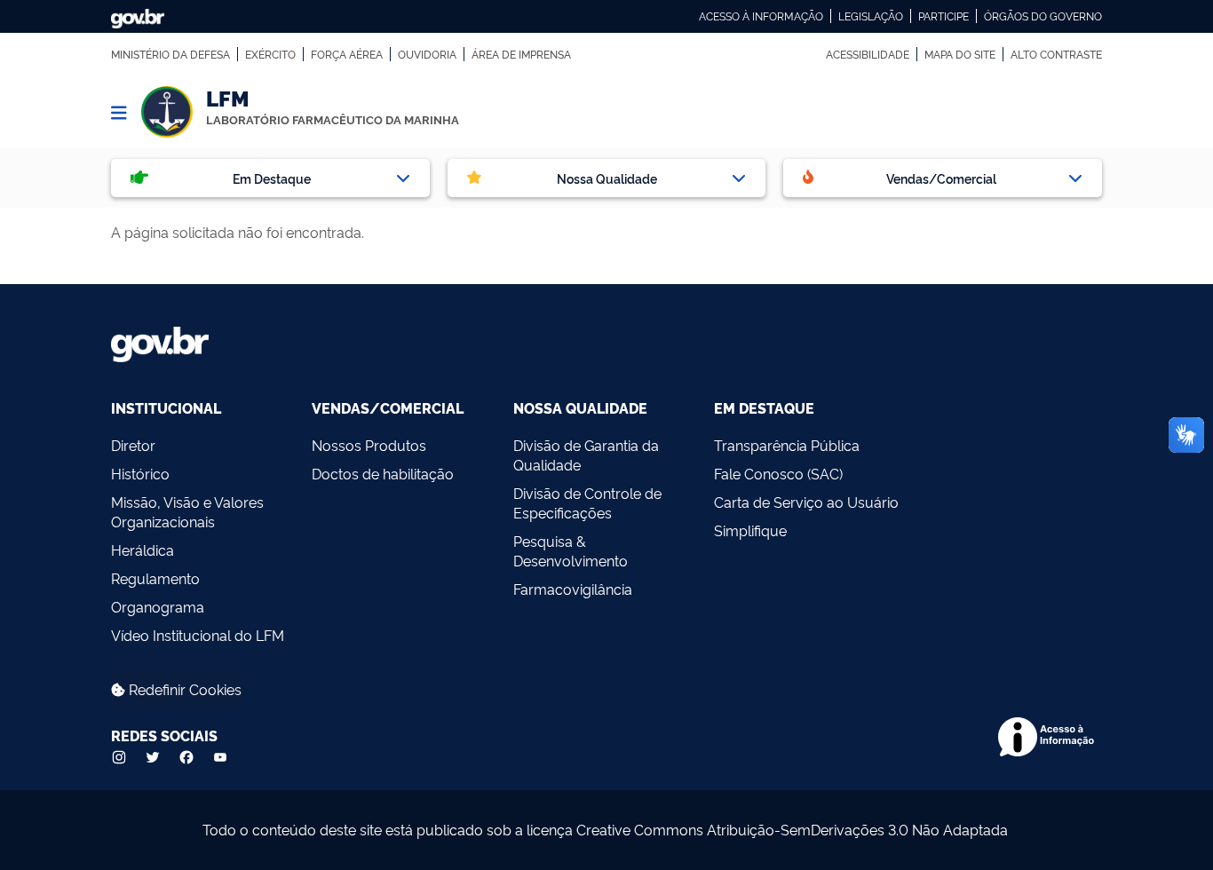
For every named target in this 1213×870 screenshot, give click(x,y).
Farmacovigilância (572, 588)
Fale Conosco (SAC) (778, 473)
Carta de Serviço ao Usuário (806, 501)
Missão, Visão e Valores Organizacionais (187, 511)
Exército (270, 54)
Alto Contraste (1056, 54)
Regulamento (155, 578)
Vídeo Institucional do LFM (197, 635)
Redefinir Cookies (183, 689)
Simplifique (750, 530)
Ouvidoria (427, 54)
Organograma (157, 606)
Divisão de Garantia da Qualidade (586, 454)
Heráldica (142, 549)
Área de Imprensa (521, 54)
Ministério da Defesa (170, 54)
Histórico (140, 473)
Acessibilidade (867, 54)
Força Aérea (347, 54)
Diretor (133, 445)
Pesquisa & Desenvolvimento (570, 550)
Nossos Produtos (369, 445)
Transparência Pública (787, 445)
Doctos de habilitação (383, 473)
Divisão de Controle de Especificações (587, 502)
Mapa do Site (959, 54)
